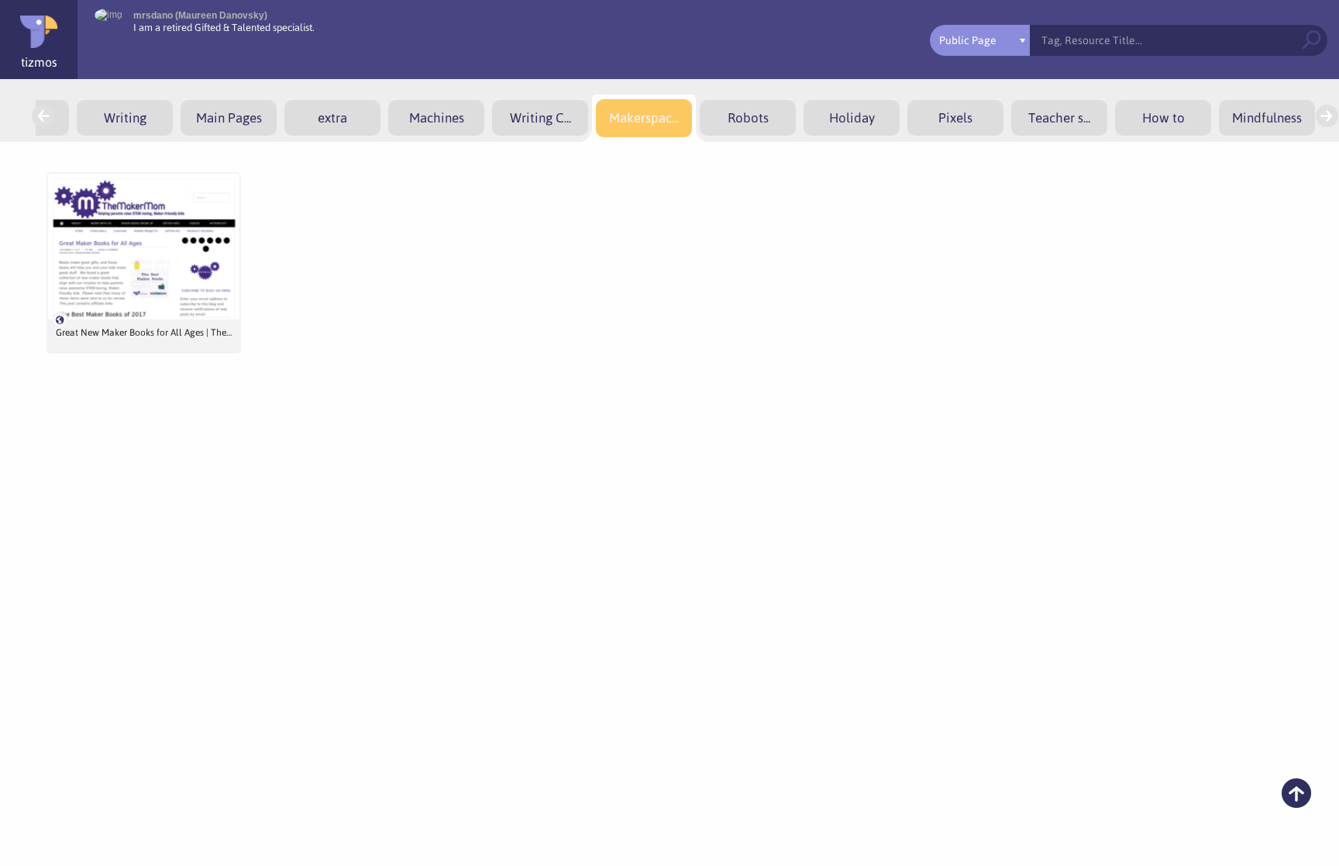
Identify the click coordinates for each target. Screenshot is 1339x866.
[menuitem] (125, 118)
